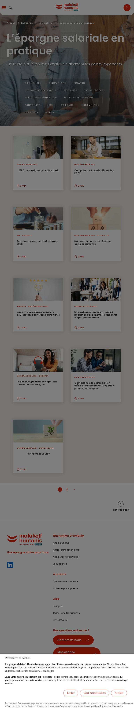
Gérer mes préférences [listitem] (95, 693)
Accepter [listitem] (119, 693)
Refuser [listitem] (71, 693)
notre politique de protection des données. (104, 706)
